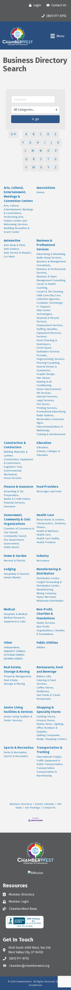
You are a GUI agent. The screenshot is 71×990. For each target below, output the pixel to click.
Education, (42, 447)
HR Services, (44, 393)
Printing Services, (47, 408)
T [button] (48, 159)
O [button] (48, 151)
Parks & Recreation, (15, 752)
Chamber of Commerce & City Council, (19, 530)
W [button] (33, 167)
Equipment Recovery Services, (49, 334)
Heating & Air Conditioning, (44, 383)
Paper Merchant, (46, 597)
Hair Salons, (44, 377)
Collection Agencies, (48, 299)
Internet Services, (47, 396)
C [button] (41, 134)
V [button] (26, 167)
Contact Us (49, 807)
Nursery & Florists (14, 560)
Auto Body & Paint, (15, 245)
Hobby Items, (45, 724)
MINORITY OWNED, (15, 651)
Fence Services (13, 478)
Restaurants (44, 698)
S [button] (41, 159)
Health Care (45, 515)
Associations (46, 188)
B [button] (33, 134)
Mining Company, (47, 593)
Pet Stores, (43, 404)
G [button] (30, 142)
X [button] (41, 167)
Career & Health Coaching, (46, 285)
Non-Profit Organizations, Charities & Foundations (51, 630)
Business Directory (21, 804)
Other (8, 642)
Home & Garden (15, 556)
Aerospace (43, 560)
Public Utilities (47, 642)
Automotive (12, 240)
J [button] (51, 142)
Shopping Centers (56, 739)
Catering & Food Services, (46, 682)
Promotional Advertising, (51, 411)
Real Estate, (11, 680)
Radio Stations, (45, 415)
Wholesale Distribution (50, 600)
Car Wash (9, 256)
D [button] (48, 134)
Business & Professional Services (46, 245)
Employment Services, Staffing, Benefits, (50, 327)
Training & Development (51, 434)
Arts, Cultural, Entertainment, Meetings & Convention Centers (18, 194)
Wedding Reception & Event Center (16, 230)
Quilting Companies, (48, 735)
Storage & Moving (14, 683)
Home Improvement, (49, 389)
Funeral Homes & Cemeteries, (47, 368)
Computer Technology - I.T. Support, (51, 304)
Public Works (11, 547)
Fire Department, (14, 539)
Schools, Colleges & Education (48, 453)
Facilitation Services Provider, (48, 353)
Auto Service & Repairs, (18, 252)
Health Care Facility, (48, 538)
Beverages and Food (49, 491)
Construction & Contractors (15, 445)
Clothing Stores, (46, 716)
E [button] (55, 134)
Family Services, (46, 622)
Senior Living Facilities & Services (18, 710)
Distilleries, (43, 691)
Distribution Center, (48, 578)
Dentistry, (60, 523)
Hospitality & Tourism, (17, 573)
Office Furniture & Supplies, (47, 729)
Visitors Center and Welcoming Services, (16, 222)
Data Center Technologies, (45, 312)
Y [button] (48, 167)
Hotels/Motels (12, 577)
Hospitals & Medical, (16, 614)
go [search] (37, 119)
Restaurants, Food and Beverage (50, 669)
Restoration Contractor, (50, 419)
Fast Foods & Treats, (49, 695)
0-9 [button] (13, 134)
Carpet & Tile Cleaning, (50, 291)
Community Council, (15, 536)
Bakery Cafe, (44, 676)
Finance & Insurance (18, 486)
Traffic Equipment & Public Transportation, (50, 762)
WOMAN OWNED (13, 658)
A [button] (26, 134)
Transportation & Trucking (49, 750)
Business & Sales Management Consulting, (51, 278)
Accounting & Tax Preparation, (13, 493)
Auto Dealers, (12, 249)
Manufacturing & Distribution (49, 571)
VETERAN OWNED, (14, 654)
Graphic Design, (46, 374)
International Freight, (49, 756)
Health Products (46, 542)
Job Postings (32, 807)
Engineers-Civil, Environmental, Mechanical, (13, 470)
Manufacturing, (45, 589)
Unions (40, 192)
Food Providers (47, 486)
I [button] (44, 142)
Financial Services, (14, 502)
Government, (11, 543)
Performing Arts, (14, 216)
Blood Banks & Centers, (51, 519)
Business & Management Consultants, (51, 263)
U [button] (55, 159)
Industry (43, 556)
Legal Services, (45, 400)
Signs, (40, 422)
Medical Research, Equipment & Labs (15, 619)
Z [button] (55, 167)
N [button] (41, 151)
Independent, (12, 647)
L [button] (25, 151)
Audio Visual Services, (49, 257)
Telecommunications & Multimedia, (50, 428)
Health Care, (44, 534)
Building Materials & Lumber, (15, 453)
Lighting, (59, 724)
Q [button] (26, 159)
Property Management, (18, 676)
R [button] (34, 159)
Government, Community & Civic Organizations (17, 519)
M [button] (33, 151)
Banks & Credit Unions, (17, 498)
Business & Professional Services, (51, 271)
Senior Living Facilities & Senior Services (18, 718)
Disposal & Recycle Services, (48, 319)
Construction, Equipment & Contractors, (18, 461)
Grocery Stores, (46, 720)
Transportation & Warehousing (47, 773)
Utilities (41, 647)
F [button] (23, 142)
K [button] (58, 142)
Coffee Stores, (45, 687)
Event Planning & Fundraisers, (47, 342)
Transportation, (46, 768)
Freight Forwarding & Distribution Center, (49, 583)
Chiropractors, (45, 523)
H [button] (38, 142)
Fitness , (41, 527)
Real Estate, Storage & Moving (17, 669)
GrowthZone (35, 985)
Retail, (40, 739)
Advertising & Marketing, (51, 254)
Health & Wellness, (48, 531)
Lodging (10, 569)
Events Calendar (44, 804)
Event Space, (44, 347)
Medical (9, 609)
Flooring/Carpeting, (48, 362)
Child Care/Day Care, (49, 295)
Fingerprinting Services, (51, 359)
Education (44, 443)
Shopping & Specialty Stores (49, 710)
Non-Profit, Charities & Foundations (46, 613)
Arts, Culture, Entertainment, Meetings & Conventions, (18, 209)
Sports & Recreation (19, 747)
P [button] (56, 151)
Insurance (9, 506)
